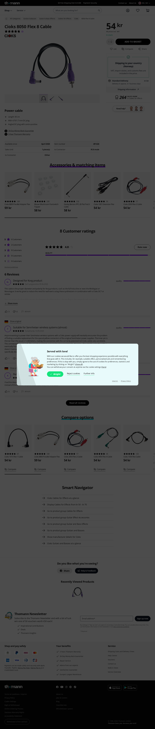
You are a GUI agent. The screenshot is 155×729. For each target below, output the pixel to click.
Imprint (115, 381)
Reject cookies (73, 373)
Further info (89, 373)
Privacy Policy (126, 381)
